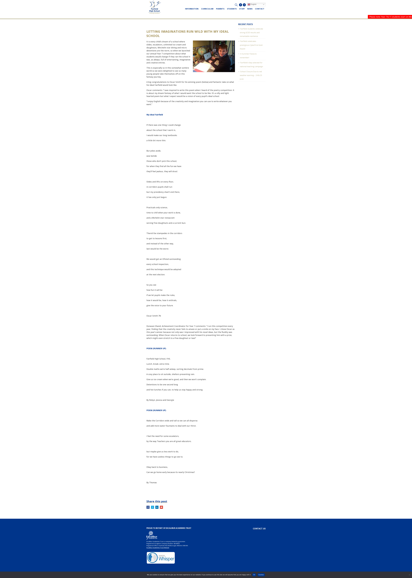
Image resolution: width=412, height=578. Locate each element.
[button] (236, 5)
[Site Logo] (154, 7)
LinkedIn (156, 507)
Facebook (148, 507)
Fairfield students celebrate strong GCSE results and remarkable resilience (251, 32)
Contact (259, 9)
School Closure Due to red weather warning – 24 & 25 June (251, 75)
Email (161, 507)
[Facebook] (240, 4)
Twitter (152, 507)
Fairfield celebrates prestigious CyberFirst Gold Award (251, 45)
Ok (254, 575)
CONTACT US (259, 528)
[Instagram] (244, 4)
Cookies (261, 575)
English (253, 4)
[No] (409, 575)
